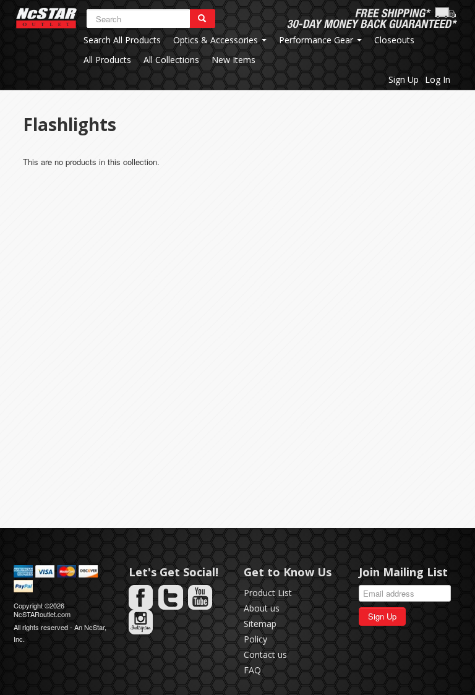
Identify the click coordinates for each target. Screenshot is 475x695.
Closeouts (394, 40)
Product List (268, 593)
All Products (107, 60)
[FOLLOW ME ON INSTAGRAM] (141, 622)
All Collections (171, 60)
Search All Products (122, 40)
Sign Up (403, 79)
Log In (437, 79)
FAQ (252, 670)
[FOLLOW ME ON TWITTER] (170, 597)
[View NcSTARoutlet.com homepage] (46, 18)
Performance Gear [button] (317, 40)
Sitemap (260, 623)
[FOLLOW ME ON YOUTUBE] (200, 597)
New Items (233, 60)
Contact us (265, 654)
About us (262, 608)
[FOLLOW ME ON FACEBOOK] (141, 597)
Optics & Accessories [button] (216, 40)
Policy (255, 639)
